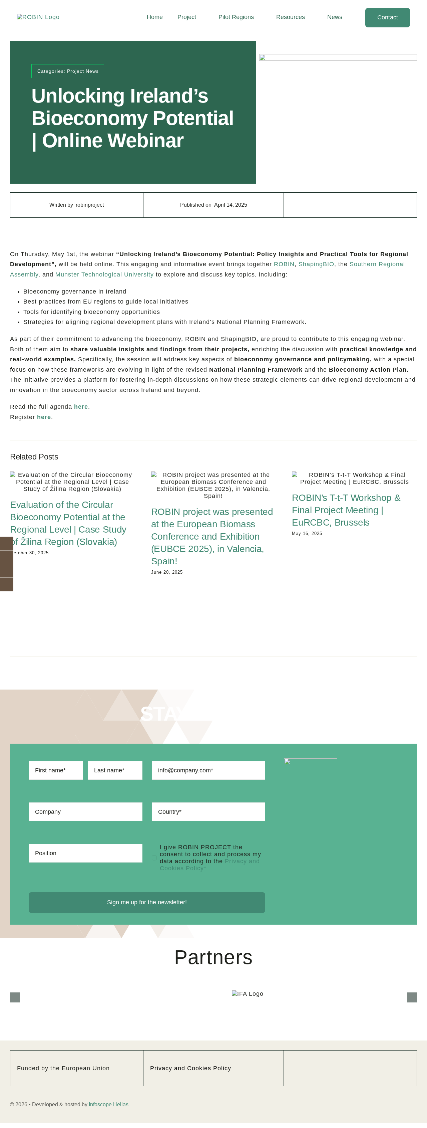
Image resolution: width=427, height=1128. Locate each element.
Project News (83, 71)
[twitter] (342, 1038)
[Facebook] (338, 204)
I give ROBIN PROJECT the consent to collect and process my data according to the (210, 858)
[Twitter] (350, 204)
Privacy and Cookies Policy (190, 1038)
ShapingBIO (316, 264)
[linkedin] (375, 1038)
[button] (15, 983)
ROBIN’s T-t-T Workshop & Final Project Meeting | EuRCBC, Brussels (346, 510)
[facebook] (325, 1038)
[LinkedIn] (362, 204)
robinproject (90, 205)
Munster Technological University (104, 274)
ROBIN (284, 264)
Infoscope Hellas (108, 1075)
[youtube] (358, 1038)
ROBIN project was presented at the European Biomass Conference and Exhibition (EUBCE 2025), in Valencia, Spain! (212, 536)
